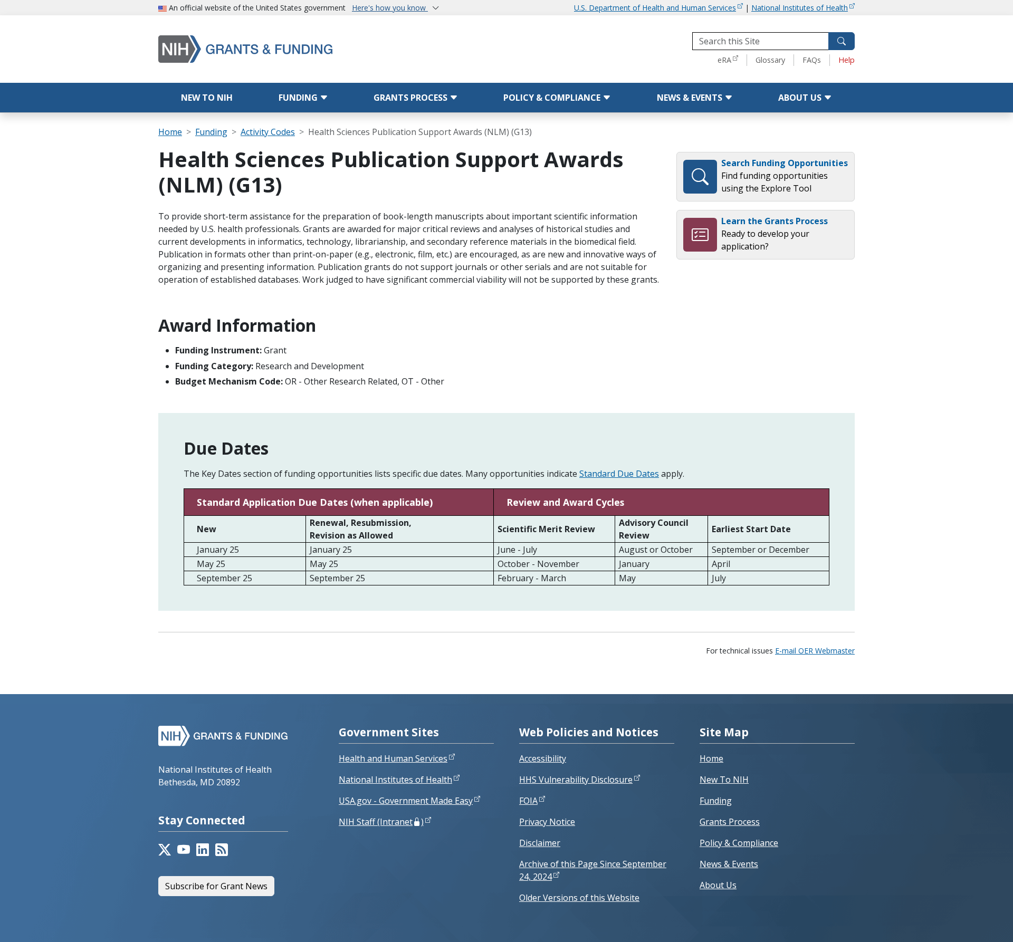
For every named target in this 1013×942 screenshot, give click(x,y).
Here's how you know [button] (390, 8)
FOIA (528, 800)
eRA (724, 60)
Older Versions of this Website (579, 897)
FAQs (811, 60)
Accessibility (542, 758)
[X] (164, 849)
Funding (299, 97)
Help (846, 60)
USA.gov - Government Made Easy (406, 800)
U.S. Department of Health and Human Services (655, 8)
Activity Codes (268, 132)
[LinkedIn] (202, 849)
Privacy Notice (547, 822)
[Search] (841, 41)
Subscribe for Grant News (216, 886)
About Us (801, 97)
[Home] (290, 48)
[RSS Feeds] (221, 849)
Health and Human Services (393, 758)
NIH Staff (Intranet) (381, 822)
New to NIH (207, 97)
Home (170, 132)
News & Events (690, 97)
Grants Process (412, 97)
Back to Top (966, 921)
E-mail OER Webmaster (815, 651)
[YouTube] (183, 849)
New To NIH (724, 779)
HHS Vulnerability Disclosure (576, 779)
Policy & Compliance (553, 97)
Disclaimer (539, 843)
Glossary (770, 60)
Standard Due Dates (619, 473)
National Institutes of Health (799, 8)
